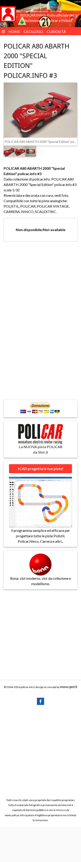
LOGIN (77, 1)
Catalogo (33, 31)
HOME (14, 31)
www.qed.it (68, 686)
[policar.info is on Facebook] (40, 701)
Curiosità (56, 31)
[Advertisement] (40, 751)
